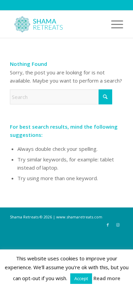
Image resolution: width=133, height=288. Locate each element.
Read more (106, 278)
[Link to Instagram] (118, 225)
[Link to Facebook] (108, 225)
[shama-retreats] (55, 24)
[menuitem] (113, 24)
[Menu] (113, 24)
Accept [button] (81, 278)
